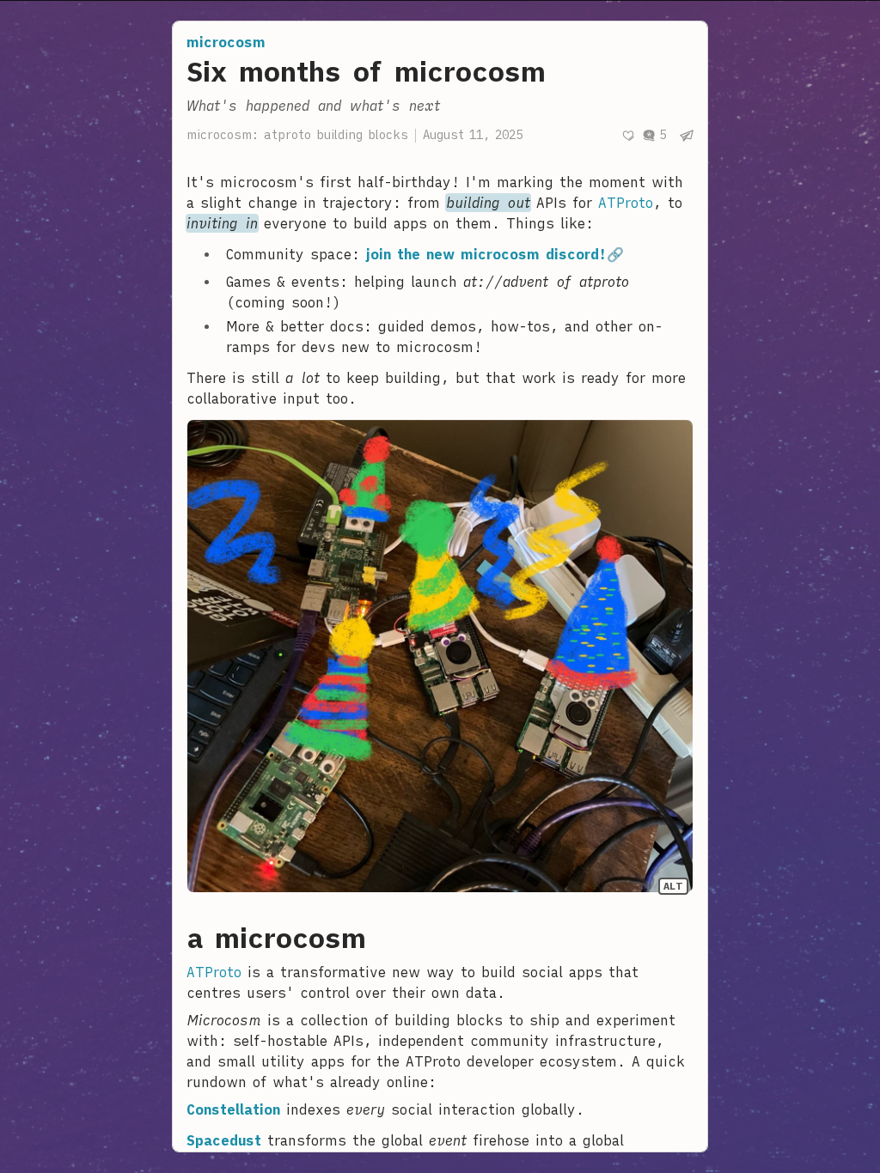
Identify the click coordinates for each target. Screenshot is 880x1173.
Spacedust (223, 1140)
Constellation (233, 1109)
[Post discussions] (654, 135)
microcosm (226, 42)
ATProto (625, 202)
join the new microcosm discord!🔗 (495, 254)
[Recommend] (628, 136)
